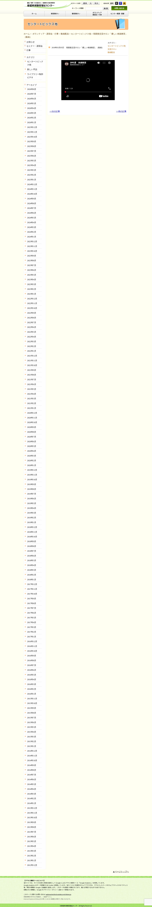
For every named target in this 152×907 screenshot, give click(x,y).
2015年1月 (31, 746)
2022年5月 (31, 332)
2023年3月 (31, 284)
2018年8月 (31, 546)
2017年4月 (31, 622)
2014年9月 (31, 765)
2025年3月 (31, 170)
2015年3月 (31, 737)
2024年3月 (31, 227)
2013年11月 (32, 813)
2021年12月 (32, 356)
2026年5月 (31, 103)
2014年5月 (31, 784)
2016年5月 (31, 675)
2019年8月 (31, 489)
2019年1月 (31, 522)
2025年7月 (31, 151)
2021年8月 (31, 375)
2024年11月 (32, 189)
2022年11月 (32, 303)
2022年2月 (31, 346)
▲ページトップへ (121, 872)
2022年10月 (32, 308)
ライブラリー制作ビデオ (35, 76)
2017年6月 (31, 613)
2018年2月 (31, 575)
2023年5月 (31, 275)
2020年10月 (32, 422)
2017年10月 (32, 594)
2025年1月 (31, 180)
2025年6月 (31, 156)
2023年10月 (32, 251)
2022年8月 (31, 318)
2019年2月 (31, 518)
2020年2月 (31, 460)
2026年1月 (31, 122)
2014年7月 (31, 775)
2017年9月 (31, 599)
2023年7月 (31, 265)
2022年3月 (31, 341)
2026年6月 (31, 99)
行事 (29, 50)
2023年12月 (32, 241)
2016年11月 (32, 646)
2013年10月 (32, 817)
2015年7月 (31, 718)
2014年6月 (31, 779)
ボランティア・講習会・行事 (45, 34)
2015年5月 (31, 727)
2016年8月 (31, 660)
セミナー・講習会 (35, 46)
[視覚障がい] (55, 14)
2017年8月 (31, 603)
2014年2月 (31, 798)
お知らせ (31, 42)
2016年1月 (31, 694)
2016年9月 (31, 656)
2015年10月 (32, 703)
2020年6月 (31, 441)
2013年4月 (31, 846)
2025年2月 (31, 175)
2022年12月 (32, 299)
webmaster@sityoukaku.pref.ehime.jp (58, 894)
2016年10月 (32, 651)
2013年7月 (31, 832)
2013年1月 (31, 860)
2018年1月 (31, 579)
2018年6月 (31, 556)
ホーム (27, 34)
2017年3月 (31, 627)
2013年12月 (32, 808)
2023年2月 (31, 289)
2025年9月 (31, 141)
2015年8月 (31, 713)
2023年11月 (32, 246)
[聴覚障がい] (76, 14)
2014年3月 (31, 794)
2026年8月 (31, 89)
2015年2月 (31, 741)
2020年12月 (32, 413)
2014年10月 (32, 760)
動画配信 (65, 34)
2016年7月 (31, 665)
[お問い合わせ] (119, 8)
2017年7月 (31, 608)
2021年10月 (32, 365)
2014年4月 (31, 789)
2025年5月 (31, 161)
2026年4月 (31, 108)
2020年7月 (31, 437)
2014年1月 (31, 803)
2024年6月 (31, 213)
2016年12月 (32, 641)
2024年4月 (31, 222)
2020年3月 (31, 456)
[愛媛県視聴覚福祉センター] (47, 5)
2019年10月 (32, 479)
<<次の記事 (55, 111)
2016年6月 (31, 670)
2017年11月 (32, 589)
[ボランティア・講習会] (97, 14)
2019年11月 (32, 475)
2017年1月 (31, 637)
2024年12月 (32, 184)
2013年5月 (31, 841)
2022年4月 (31, 337)
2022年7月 (31, 322)
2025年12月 (32, 127)
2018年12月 (32, 527)
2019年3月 (31, 513)
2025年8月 (31, 146)
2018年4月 (31, 565)
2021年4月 (31, 394)
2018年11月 (32, 532)
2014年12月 (32, 751)
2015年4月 (31, 732)
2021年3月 (31, 398)
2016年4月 (31, 679)
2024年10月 (32, 194)
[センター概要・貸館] (118, 14)
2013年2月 (31, 856)
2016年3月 (31, 684)
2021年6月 (31, 384)
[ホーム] (34, 14)
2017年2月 (31, 632)
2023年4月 (31, 279)
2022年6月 (31, 327)
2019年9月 (31, 484)
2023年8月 (31, 260)
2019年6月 (31, 498)
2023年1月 (31, 294)
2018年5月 (31, 560)
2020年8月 (31, 432)
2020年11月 (32, 418)
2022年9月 (31, 313)
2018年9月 (31, 541)
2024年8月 (31, 203)
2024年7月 (31, 208)
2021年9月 (31, 370)
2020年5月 (31, 446)
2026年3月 (31, 113)
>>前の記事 (121, 111)
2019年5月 (31, 503)
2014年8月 (31, 770)
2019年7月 (31, 494)
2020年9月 (31, 427)
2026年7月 (31, 94)
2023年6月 (31, 270)
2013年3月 (31, 851)
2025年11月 (32, 132)
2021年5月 (31, 389)
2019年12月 (32, 470)
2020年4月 (31, 451)
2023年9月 (31, 256)
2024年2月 (31, 232)
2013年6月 (31, 837)
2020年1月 (31, 465)
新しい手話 (32, 69)
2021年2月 (31, 403)
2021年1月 (31, 408)
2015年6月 (31, 722)
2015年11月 (32, 699)
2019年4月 (31, 508)
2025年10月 (32, 137)
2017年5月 (31, 618)
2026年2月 (31, 118)
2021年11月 (32, 360)
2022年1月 (31, 351)
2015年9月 (31, 708)
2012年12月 (32, 865)
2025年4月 (31, 165)
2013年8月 (31, 827)
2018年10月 (32, 537)
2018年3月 (31, 570)
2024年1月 (31, 237)
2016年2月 (31, 689)
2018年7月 (31, 551)
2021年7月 (31, 379)
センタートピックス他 (81, 34)
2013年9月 (31, 822)
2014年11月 (32, 756)
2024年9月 (31, 199)
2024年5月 (31, 218)
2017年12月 (32, 584)
